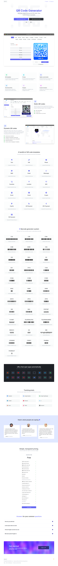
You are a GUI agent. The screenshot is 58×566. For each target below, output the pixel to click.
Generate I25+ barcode (11, 272)
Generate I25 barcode (46, 262)
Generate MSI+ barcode (29, 314)
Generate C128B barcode (29, 283)
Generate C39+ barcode (46, 241)
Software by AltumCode (17, 562)
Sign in (47, 1)
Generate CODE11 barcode (29, 345)
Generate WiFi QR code (46, 187)
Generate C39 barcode (29, 241)
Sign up (52, 1)
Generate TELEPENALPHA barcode (29, 324)
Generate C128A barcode (12, 283)
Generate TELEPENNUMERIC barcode (46, 324)
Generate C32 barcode (11, 241)
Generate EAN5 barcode (29, 293)
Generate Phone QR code (46, 165)
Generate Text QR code (11, 165)
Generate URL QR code (29, 165)
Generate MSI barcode (11, 314)
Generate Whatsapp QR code (46, 176)
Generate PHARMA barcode (46, 345)
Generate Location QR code (29, 187)
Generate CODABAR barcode (11, 345)
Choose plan (29, 507)
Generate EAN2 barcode (11, 293)
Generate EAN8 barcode (46, 293)
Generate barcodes (37, 19)
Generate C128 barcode (46, 272)
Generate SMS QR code (11, 176)
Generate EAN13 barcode (12, 303)
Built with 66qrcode (9, 562)
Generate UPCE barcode (46, 303)
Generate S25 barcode (11, 262)
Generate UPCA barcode (29, 303)
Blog (4, 562)
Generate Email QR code (29, 176)
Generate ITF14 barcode (29, 272)
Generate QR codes (21, 19)
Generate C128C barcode (46, 283)
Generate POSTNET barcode (46, 314)
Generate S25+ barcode (29, 262)
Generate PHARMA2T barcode (11, 355)
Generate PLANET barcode (12, 324)
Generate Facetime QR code (12, 187)
